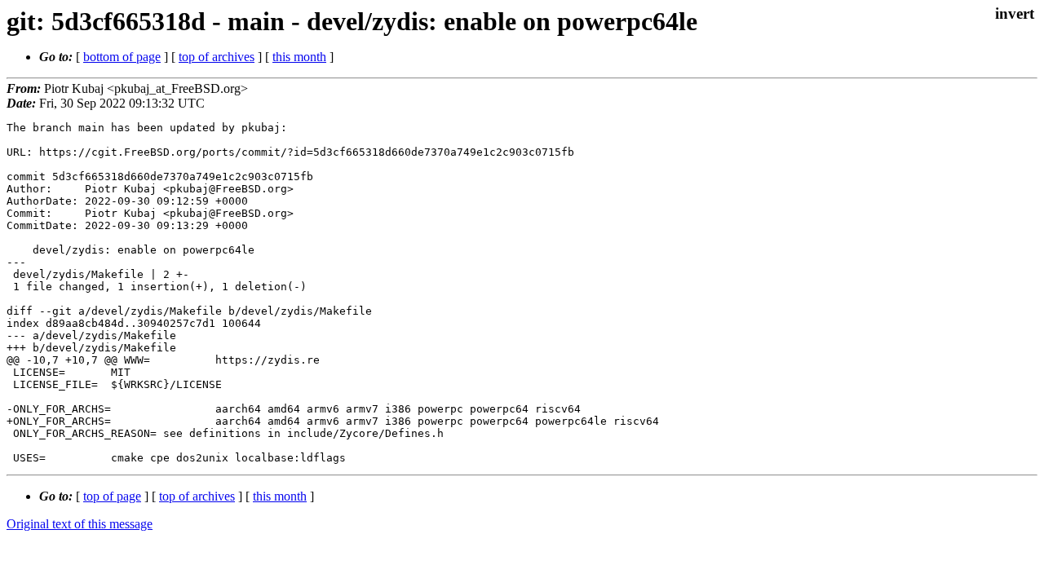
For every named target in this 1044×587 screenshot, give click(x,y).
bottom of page (122, 57)
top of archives (216, 57)
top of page (112, 496)
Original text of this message (80, 524)
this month (299, 57)
